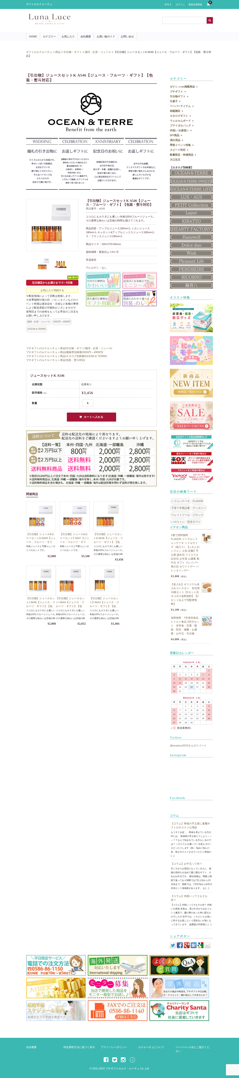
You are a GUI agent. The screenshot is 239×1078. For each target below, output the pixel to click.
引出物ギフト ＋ (179, 96)
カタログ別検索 (75, 356)
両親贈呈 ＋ (177, 110)
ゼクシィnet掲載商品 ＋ (184, 86)
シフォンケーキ (180, 501)
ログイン (180, 4)
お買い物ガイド (106, 36)
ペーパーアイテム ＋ (182, 106)
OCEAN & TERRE (36, 329)
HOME (33, 36)
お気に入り (68, 36)
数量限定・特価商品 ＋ (183, 154)
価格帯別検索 (74, 352)
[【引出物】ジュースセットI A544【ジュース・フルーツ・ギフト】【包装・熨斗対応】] (71, 580)
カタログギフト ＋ (181, 115)
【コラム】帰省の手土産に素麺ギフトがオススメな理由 (190, 825)
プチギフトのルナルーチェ (42, 348)
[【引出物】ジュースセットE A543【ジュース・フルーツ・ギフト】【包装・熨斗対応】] (104, 580)
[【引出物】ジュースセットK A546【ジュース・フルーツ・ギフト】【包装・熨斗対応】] (108, 516)
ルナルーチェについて (151, 1047)
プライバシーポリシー (114, 1047)
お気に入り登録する (52, 290)
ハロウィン (177, 521)
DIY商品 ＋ (176, 135)
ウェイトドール (180, 514)
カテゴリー (49, 36)
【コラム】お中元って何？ (186, 863)
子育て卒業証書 (180, 507)
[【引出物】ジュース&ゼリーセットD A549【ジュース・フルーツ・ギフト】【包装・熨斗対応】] (41, 516)
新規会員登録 (195, 4)
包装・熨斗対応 (75, 360)
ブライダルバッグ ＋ (182, 125)
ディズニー (199, 507)
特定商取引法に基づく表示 (79, 1047)
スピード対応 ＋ (179, 149)
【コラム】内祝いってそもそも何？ (189, 898)
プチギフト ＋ (178, 91)
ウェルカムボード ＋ (182, 120)
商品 (62, 348)
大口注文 (175, 159)
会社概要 (85, 36)
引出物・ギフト (75, 348)
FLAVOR (198, 501)
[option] (52, 225)
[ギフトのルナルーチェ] (82, 22)
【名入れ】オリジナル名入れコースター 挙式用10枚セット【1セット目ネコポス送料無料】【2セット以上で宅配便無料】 (185, 594)
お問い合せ (127, 36)
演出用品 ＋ (177, 140)
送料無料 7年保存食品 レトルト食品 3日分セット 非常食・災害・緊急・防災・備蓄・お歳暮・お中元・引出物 (185, 625)
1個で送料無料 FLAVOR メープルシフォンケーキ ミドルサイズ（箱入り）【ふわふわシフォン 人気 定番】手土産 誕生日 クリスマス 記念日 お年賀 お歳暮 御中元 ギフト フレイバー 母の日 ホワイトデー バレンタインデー (185, 553)
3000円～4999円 (61, 321)
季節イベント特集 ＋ (182, 144)
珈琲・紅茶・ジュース (38, 321)
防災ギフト (194, 521)
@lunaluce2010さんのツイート (188, 745)
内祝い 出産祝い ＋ (181, 130)
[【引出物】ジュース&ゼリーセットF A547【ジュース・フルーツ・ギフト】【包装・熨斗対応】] (74, 516)
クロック (198, 514)
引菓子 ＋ (175, 101)
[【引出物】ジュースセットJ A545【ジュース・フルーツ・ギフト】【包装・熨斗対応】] (41, 580)
